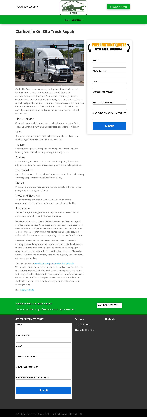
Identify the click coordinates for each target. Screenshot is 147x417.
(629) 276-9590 (27, 290)
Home (67, 20)
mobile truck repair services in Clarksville (54, 263)
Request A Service (118, 6)
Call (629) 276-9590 (28, 6)
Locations (76, 20)
